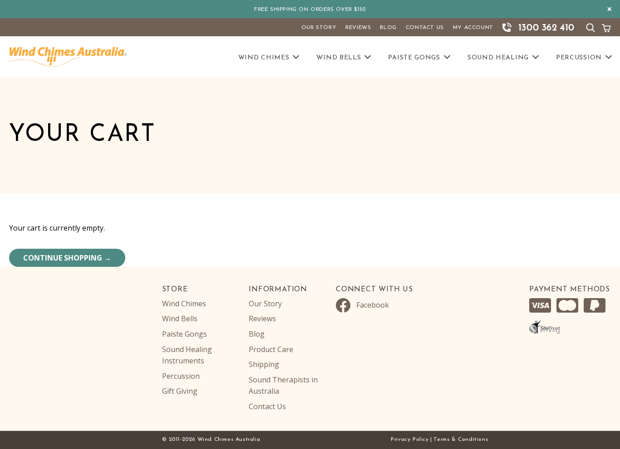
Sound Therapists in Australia (283, 385)
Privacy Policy (409, 439)
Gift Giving (179, 391)
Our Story (318, 27)
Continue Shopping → (67, 258)
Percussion (579, 57)
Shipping (264, 364)
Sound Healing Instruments (187, 355)
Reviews (358, 27)
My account (473, 27)
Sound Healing (498, 57)
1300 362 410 (546, 28)
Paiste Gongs (414, 57)
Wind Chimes (264, 57)
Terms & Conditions (460, 439)
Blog (388, 27)
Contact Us (425, 27)
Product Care (271, 349)
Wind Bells (338, 57)
